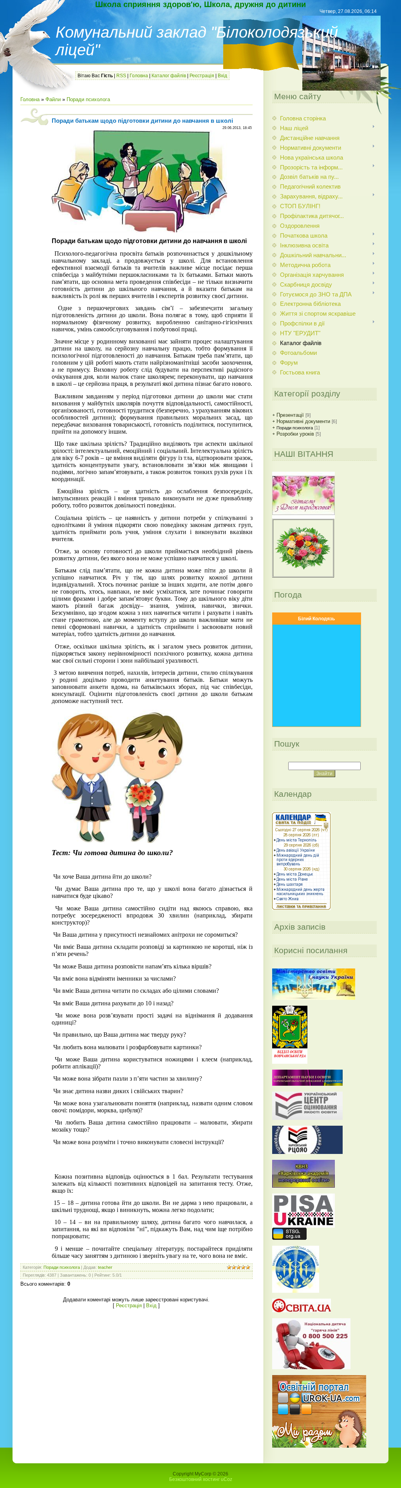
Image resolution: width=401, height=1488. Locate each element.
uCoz (226, 1479)
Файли (53, 99)
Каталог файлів (169, 75)
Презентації (290, 415)
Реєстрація (202, 75)
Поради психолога (88, 99)
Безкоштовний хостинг (194, 1479)
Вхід (222, 75)
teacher (105, 1267)
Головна (139, 75)
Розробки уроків (295, 434)
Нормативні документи (303, 421)
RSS (121, 75)
